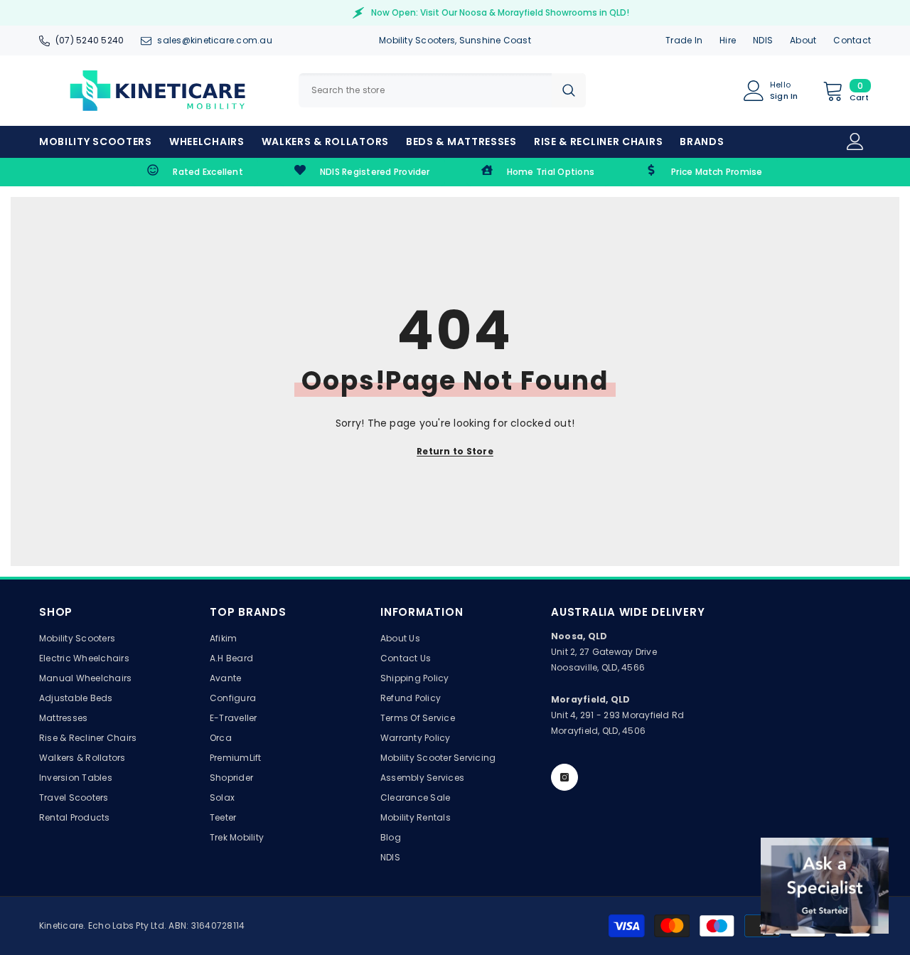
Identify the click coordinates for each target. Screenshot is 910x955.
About (803, 40)
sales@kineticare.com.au (214, 40)
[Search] (442, 90)
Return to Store (455, 451)
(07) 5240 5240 (89, 40)
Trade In (683, 40)
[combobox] (425, 90)
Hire (727, 40)
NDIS (763, 40)
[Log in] (855, 141)
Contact (852, 40)
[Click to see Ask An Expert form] (825, 886)
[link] (195, 172)
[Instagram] (564, 777)
